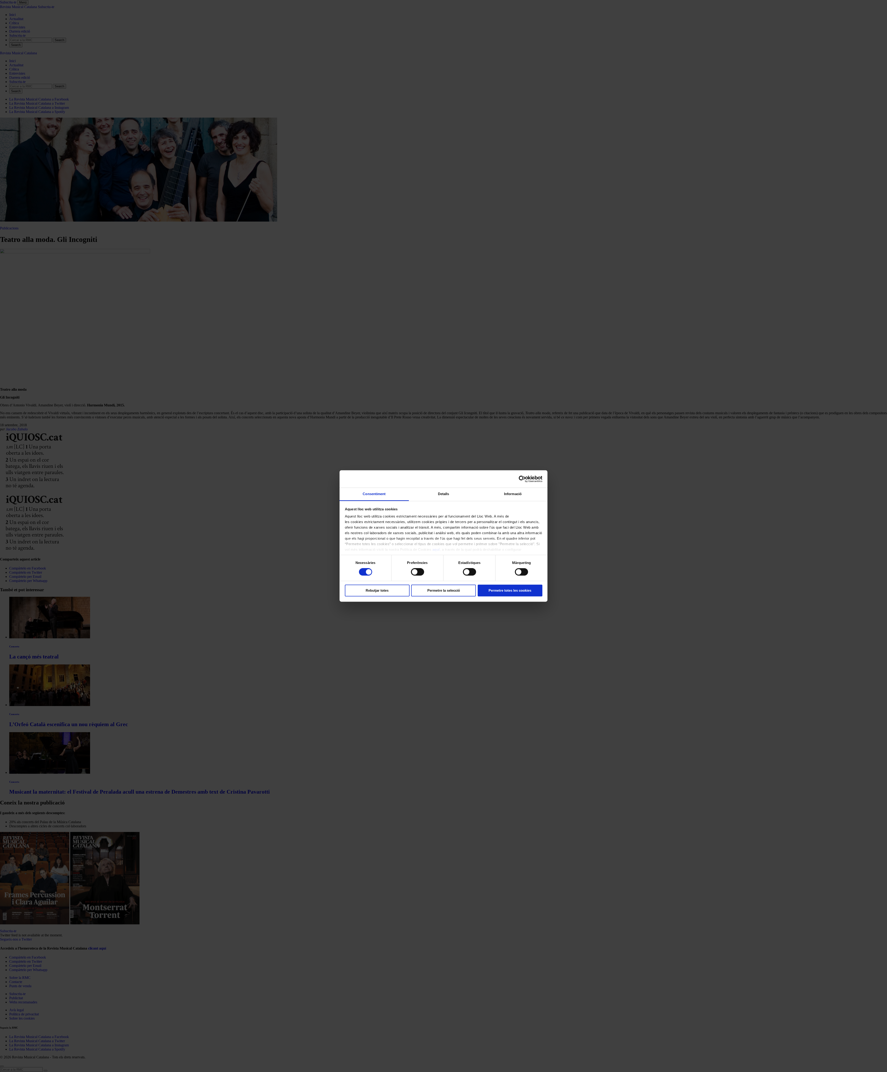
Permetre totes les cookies (510, 590)
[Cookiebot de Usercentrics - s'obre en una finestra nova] (522, 478)
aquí (436, 549)
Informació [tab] (513, 494)
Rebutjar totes (377, 590)
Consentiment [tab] (374, 494)
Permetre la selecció (443, 590)
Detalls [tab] (443, 494)
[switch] (417, 572)
